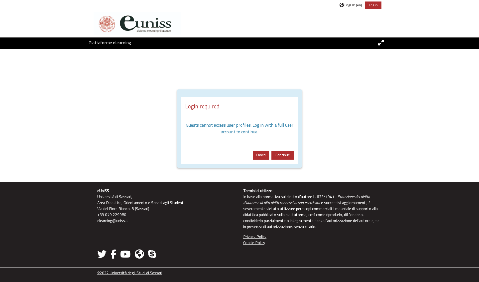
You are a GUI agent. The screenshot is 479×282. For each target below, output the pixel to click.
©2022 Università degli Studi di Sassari (129, 273)
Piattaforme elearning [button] (110, 42)
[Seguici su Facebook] (113, 254)
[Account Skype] (152, 254)
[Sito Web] (139, 254)
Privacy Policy (254, 237)
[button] (351, 5)
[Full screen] (381, 42)
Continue (282, 155)
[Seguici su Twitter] (103, 254)
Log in (373, 4)
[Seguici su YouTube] (125, 254)
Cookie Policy (254, 243)
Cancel (261, 155)
